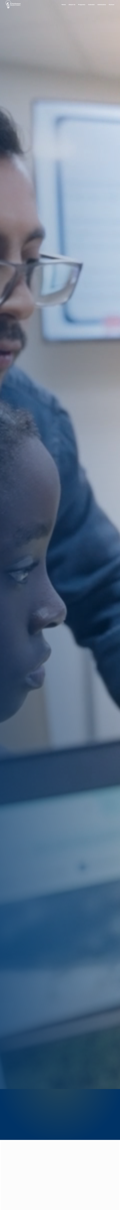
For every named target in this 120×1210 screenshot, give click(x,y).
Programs (81, 4)
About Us (72, 4)
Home (64, 4)
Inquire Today (14, 556)
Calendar (91, 4)
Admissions (102, 4)
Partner (111, 4)
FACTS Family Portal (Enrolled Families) (40, 556)
